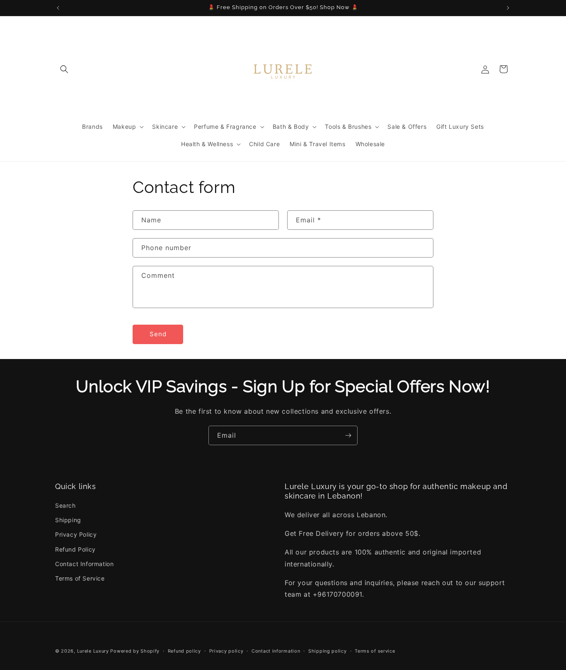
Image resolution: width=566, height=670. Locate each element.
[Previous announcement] (58, 8)
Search (65, 505)
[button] (64, 69)
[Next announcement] (508, 8)
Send (158, 334)
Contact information (276, 650)
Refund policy (184, 650)
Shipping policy (327, 650)
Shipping (68, 520)
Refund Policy (75, 549)
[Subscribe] (348, 435)
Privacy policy (226, 650)
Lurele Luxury (93, 651)
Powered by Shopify (135, 651)
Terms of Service (80, 578)
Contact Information (84, 563)
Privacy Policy (76, 534)
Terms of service (375, 650)
